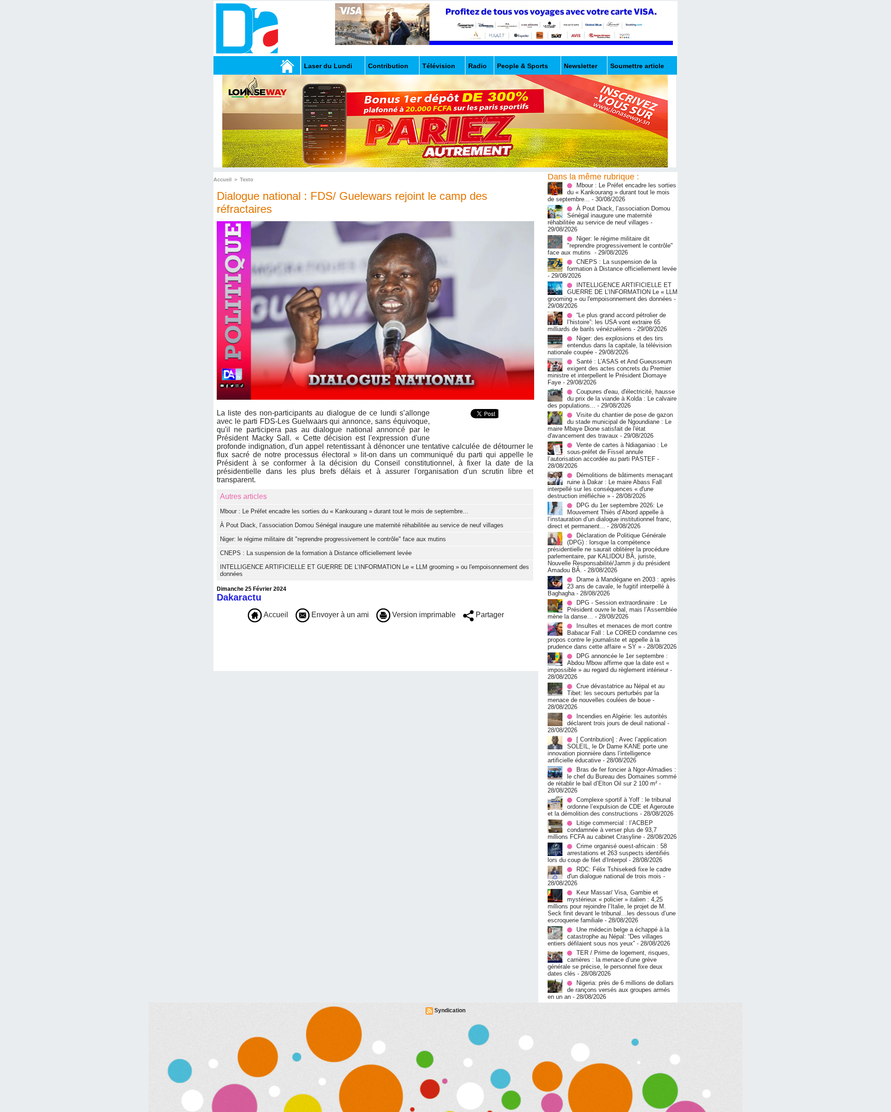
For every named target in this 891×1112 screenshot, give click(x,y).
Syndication (449, 1010)
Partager (489, 615)
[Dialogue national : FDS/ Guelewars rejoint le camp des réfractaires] (375, 224)
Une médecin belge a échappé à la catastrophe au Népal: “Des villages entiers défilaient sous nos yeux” (608, 936)
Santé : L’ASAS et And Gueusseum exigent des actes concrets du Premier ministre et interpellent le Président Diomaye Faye (610, 372)
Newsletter (580, 66)
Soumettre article (637, 66)
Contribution (388, 66)
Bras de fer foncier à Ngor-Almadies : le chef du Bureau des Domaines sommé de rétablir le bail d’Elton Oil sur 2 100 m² (612, 776)
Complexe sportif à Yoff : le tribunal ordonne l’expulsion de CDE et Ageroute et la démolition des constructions (611, 806)
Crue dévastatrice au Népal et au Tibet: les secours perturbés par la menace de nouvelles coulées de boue (606, 693)
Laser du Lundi (328, 66)
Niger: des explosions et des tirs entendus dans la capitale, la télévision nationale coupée (609, 345)
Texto (246, 179)
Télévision (438, 66)
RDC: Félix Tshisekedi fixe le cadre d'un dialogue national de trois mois (619, 873)
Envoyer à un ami (339, 615)
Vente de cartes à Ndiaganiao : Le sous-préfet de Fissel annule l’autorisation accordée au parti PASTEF (607, 451)
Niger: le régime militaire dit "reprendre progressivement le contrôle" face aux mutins (334, 539)
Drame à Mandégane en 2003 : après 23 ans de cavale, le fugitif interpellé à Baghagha (612, 586)
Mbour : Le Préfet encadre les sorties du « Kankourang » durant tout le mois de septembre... (344, 511)
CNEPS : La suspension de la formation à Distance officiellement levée (316, 553)
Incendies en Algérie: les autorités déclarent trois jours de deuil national (617, 720)
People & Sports (522, 66)
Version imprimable (423, 615)
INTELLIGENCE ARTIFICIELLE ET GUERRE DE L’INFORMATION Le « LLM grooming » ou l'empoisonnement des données (613, 291)
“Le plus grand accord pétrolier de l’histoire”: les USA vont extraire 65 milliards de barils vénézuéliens (607, 322)
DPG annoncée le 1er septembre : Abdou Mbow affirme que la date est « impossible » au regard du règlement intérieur (608, 662)
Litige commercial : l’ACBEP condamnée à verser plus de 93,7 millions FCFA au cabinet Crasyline (602, 829)
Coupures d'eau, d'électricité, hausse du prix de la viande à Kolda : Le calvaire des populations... (612, 398)
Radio (477, 66)
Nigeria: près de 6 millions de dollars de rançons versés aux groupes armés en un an (611, 989)
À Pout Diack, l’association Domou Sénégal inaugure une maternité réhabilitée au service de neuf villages (362, 525)
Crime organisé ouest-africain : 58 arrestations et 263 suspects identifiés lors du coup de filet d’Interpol (609, 853)
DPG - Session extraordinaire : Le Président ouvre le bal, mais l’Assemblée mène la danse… (612, 609)
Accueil (222, 179)
